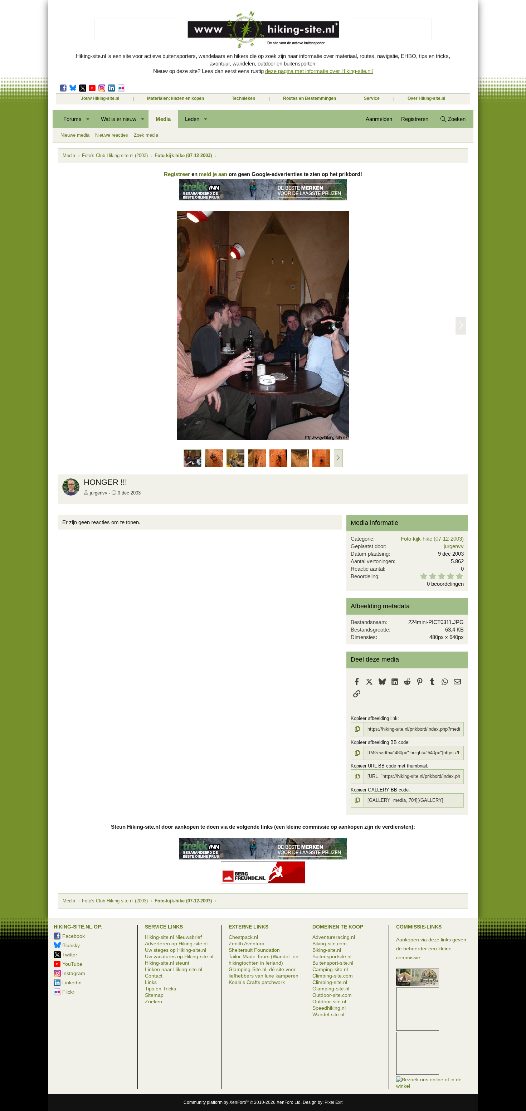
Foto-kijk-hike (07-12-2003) (432, 539)
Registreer (177, 174)
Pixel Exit (333, 1102)
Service (372, 98)
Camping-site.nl (330, 969)
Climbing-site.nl (329, 982)
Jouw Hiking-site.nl (100, 98)
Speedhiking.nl (329, 1008)
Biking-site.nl (326, 950)
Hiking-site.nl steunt (167, 963)
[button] (88, 119)
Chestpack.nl (243, 937)
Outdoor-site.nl (329, 1001)
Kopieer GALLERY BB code (380, 790)
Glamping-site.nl (330, 988)
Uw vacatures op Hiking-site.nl (179, 956)
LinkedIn (111, 88)
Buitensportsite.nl (331, 956)
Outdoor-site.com (332, 995)
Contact (153, 976)
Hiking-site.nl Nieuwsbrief (173, 937)
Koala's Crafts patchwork (257, 982)
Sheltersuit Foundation (254, 950)
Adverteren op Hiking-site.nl (176, 943)
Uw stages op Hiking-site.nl (175, 950)
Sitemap (154, 995)
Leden (192, 119)
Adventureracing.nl (333, 937)
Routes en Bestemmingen (309, 98)
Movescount (92, 88)
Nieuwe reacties (111, 135)
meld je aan (213, 174)
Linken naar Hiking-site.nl (173, 969)
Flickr (121, 88)
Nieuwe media (74, 135)
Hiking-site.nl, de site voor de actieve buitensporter (263, 29)
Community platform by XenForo (243, 1102)
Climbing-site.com (332, 976)
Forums (72, 119)
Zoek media (146, 135)
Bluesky (72, 88)
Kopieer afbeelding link (374, 718)
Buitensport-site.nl (332, 963)
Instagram (101, 88)
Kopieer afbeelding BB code (379, 742)
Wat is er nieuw (118, 119)
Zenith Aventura (246, 943)
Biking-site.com (329, 943)
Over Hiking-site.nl (426, 98)
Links (151, 982)
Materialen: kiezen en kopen (175, 98)
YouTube (72, 964)
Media (163, 119)
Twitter (82, 88)
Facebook (63, 88)
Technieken (243, 98)
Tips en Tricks (160, 988)
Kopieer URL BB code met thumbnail (389, 766)
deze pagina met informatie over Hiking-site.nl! (319, 71)
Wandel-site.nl (328, 1014)
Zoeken (153, 1001)
